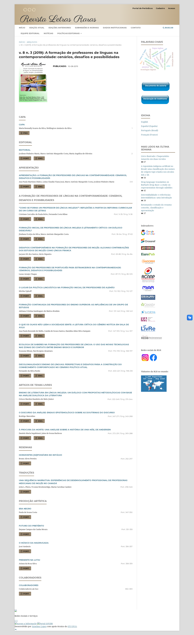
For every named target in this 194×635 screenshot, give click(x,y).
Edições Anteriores (60, 27)
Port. (26, 158)
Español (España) (149, 126)
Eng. (40, 158)
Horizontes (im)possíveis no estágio (40, 455)
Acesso (171, 8)
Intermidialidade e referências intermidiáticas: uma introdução (156, 196)
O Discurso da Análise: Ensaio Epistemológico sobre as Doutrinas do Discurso (67, 412)
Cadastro (160, 8)
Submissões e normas (87, 27)
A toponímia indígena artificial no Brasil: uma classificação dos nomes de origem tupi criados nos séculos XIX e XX (158, 170)
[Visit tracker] (154, 391)
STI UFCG (72, 626)
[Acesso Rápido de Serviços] (15, 620)
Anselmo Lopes (39, 626)
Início (22, 27)
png (25, 133)
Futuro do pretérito (31, 525)
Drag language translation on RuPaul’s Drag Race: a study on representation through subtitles (156, 185)
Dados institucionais (115, 27)
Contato (136, 27)
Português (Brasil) (149, 130)
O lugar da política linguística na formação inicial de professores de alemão (67, 287)
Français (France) (149, 134)
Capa (22, 124)
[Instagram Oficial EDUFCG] (16, 620)
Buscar (168, 27)
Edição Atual (36, 27)
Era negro (25, 508)
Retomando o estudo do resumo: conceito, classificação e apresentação (156, 207)
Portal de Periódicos (143, 8)
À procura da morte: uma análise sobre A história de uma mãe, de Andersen (65, 429)
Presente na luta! (29, 560)
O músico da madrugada (34, 543)
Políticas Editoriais (68, 33)
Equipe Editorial (30, 33)
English (144, 121)
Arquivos (32, 42)
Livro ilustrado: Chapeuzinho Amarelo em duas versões (155, 157)
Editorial (24, 150)
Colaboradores (28, 585)
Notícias (48, 33)
